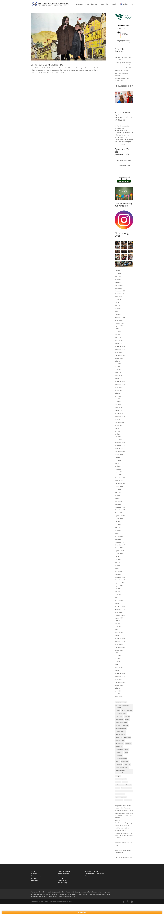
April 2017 (118, 565)
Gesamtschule (119, 743)
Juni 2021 (118, 431)
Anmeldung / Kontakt (91, 871)
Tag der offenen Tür (121, 797)
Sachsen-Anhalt (120, 785)
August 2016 (119, 586)
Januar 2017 (118, 574)
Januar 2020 (118, 475)
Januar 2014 (118, 670)
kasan (126, 752)
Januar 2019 (118, 504)
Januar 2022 (118, 410)
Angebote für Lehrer (121, 713)
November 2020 (120, 446)
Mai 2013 (118, 694)
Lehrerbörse (124, 761)
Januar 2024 (118, 343)
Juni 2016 (118, 589)
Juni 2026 (118, 273)
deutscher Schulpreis (121, 728)
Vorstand (88, 876)
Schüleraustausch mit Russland (124, 791)
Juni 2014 (118, 656)
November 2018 (120, 510)
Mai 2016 (118, 592)
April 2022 (118, 402)
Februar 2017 (119, 571)
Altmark (118, 710)
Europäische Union (120, 731)
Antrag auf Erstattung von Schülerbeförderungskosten (84, 892)
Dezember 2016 (120, 577)
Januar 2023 (118, 378)
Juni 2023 (118, 364)
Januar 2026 (118, 288)
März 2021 (118, 437)
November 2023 (120, 349)
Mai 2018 (118, 527)
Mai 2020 (118, 463)
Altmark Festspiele (127, 710)
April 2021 (118, 434)
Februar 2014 (119, 667)
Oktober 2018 (119, 513)
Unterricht (104, 4)
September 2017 (120, 551)
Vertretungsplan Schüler (56, 892)
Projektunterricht (63, 874)
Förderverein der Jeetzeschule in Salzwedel (123, 116)
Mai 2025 (118, 305)
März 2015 (118, 630)
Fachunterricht (62, 876)
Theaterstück (119, 800)
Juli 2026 (117, 270)
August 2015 (119, 618)
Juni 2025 (118, 302)
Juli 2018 (117, 522)
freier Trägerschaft (121, 734)
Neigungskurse (62, 880)
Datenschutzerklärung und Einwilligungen (44, 894)
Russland (124, 782)
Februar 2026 (119, 285)
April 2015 (118, 627)
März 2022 (118, 405)
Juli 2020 (117, 457)
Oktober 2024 (119, 320)
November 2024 (120, 317)
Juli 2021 (117, 428)
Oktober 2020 (119, 449)
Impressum (107, 892)
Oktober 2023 (119, 352)
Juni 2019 (118, 489)
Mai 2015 (118, 624)
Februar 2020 (119, 472)
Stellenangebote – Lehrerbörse (94, 874)
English (125, 4)
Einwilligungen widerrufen (123, 857)
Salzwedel (128, 785)
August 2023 (119, 358)
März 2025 (118, 311)
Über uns (94, 4)
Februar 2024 (119, 340)
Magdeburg (119, 764)
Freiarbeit (61, 878)
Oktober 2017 (119, 548)
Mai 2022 (118, 399)
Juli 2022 (117, 393)
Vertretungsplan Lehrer (38, 892)
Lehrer (117, 761)
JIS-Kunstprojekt (124, 85)
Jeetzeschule (119, 752)
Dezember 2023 (120, 346)
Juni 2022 (118, 396)
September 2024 (120, 323)
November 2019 (120, 478)
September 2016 (120, 583)
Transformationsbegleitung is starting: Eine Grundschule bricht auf (124, 835)
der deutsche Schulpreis (122, 725)
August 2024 (119, 326)
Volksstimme (128, 800)
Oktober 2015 (119, 612)
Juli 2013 (117, 688)
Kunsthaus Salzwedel (121, 758)
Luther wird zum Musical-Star (47, 64)
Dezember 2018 (120, 507)
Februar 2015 (119, 632)
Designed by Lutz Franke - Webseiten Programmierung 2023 (52, 902)
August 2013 (119, 685)
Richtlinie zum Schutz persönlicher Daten (73, 894)
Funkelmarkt (127, 737)
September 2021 (120, 422)
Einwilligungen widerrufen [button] (67, 896)
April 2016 (118, 594)
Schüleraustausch (126, 788)
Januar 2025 (118, 314)
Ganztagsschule (120, 740)
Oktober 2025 (119, 297)
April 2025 (118, 308)
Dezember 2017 (120, 542)
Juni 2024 (118, 332)
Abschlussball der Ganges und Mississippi (123, 706)
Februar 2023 (119, 376)
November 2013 (120, 676)
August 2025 (119, 300)
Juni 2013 (118, 691)
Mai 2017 (118, 562)
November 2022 (120, 384)
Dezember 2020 (120, 443)
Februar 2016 (119, 600)
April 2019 (118, 495)
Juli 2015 (117, 621)
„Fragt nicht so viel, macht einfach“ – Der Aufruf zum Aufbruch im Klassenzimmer (124, 808)
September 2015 (120, 615)
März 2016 (118, 597)
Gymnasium (119, 746)
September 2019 (120, 483)
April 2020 (118, 466)
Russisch (118, 782)
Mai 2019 (118, 492)
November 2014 (120, 641)
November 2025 (120, 294)
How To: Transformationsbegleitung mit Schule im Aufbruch (123, 823)
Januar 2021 (118, 440)
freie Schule (119, 737)
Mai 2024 (118, 335)
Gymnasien (128, 743)
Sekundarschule (120, 794)
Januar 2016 (118, 603)
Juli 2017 (117, 557)
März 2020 (118, 469)
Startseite (79, 4)
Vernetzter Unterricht (64, 871)
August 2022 (119, 390)
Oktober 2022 (119, 387)
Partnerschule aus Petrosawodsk (120, 772)
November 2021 (120, 416)
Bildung (127, 719)
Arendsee (127, 716)
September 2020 (120, 451)
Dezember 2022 (120, 381)
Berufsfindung (119, 719)
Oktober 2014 (119, 644)
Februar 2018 (119, 536)
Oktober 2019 (119, 481)
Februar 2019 (119, 501)
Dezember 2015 (120, 606)
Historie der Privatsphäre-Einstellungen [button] (44, 896)
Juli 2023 (117, 361)
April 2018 (118, 530)
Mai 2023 (118, 367)
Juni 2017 (118, 559)
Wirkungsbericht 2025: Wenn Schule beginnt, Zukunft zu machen (124, 815)
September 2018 (120, 516)
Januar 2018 (118, 539)
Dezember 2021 (120, 413)
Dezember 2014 (120, 638)
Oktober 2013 (119, 679)
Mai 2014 (118, 659)
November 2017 (120, 545)
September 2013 (120, 682)
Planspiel (118, 776)
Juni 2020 (118, 460)
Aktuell (114, 4)
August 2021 (119, 425)
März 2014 (118, 665)
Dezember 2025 (120, 291)
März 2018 (118, 533)
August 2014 (119, 650)
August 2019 (119, 486)
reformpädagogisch (121, 779)
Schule (87, 4)
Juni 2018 (118, 524)
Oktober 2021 (119, 419)
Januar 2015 (118, 635)
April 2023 (118, 370)
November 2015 (120, 609)
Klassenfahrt (119, 755)
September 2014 (120, 647)
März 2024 (118, 337)
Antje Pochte (119, 716)
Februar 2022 (119, 408)
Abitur (124, 702)
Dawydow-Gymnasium (121, 722)
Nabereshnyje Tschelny (122, 767)
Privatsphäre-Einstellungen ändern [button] (100, 894)
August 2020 (119, 454)
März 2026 (118, 282)
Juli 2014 (117, 653)
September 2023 (120, 355)
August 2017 (119, 554)
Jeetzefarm (34, 880)
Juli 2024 (117, 329)
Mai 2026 (118, 276)
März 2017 (118, 568)
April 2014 (118, 662)
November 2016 (120, 580)
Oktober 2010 (119, 697)
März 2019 (118, 498)
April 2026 (118, 279)
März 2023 (118, 373)
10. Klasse (118, 702)
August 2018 (119, 519)
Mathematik (127, 764)
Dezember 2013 (120, 673)
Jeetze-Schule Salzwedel (122, 749)
